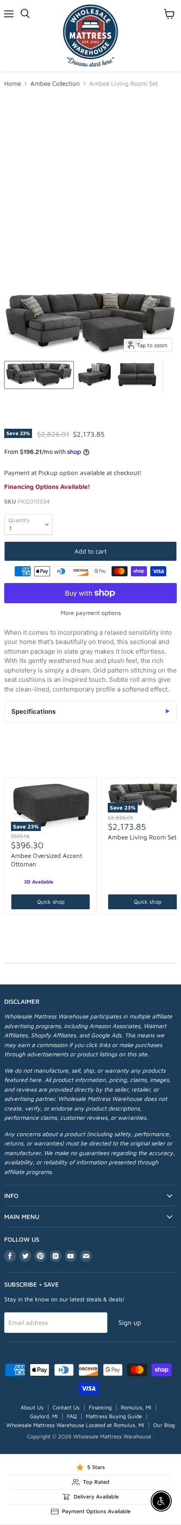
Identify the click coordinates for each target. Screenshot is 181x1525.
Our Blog (164, 1425)
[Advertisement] (90, 189)
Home (12, 83)
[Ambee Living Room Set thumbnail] (39, 374)
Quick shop (50, 901)
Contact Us (66, 1407)
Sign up (129, 1322)
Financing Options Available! (47, 486)
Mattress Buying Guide (114, 1416)
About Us (32, 1407)
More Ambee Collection (91, 764)
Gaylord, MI (44, 1416)
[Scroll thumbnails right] (169, 375)
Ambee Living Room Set (142, 837)
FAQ (72, 1416)
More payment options (91, 612)
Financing (100, 1407)
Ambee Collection (55, 83)
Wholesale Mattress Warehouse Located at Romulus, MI (75, 1425)
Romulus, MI (136, 1407)
